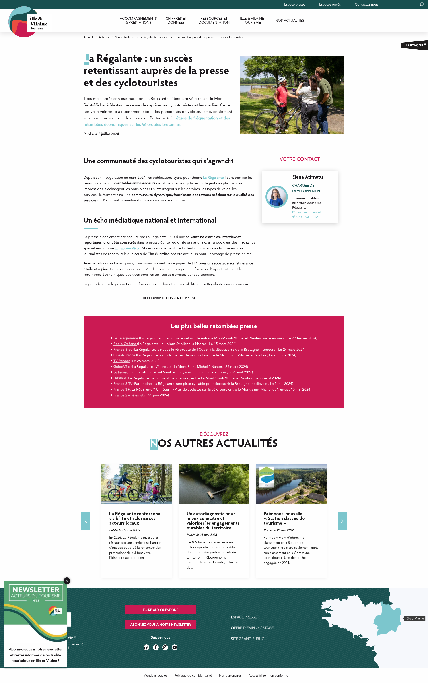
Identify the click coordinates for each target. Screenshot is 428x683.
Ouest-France (124, 355)
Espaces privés (330, 4)
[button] (85, 521)
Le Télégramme (125, 338)
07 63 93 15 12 (307, 217)
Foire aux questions (160, 610)
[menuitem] (138, 21)
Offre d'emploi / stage (252, 627)
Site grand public (247, 638)
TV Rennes (121, 360)
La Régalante (213, 177)
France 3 (120, 389)
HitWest (119, 378)
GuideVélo (121, 366)
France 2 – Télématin (129, 395)
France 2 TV (122, 383)
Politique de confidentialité (193, 675)
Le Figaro (121, 372)
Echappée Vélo (127, 248)
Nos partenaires (230, 675)
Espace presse (294, 4)
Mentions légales (155, 675)
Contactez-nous (366, 4)
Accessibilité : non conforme (268, 675)
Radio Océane (125, 343)
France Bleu (122, 349)
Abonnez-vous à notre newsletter (160, 625)
